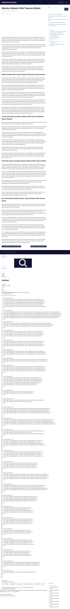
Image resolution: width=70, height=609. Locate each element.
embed (11, 295)
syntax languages (13, 583)
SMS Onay (52, 45)
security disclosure (27, 584)
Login (3, 268)
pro (45, 583)
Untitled (50, 588)
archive (19, 583)
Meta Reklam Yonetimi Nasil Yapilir (55, 14)
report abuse (38, 584)
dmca (33, 584)
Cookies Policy (9, 591)
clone (8, 295)
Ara (49, 7)
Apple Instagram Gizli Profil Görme (56, 33)
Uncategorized (14, 10)
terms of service (20, 584)
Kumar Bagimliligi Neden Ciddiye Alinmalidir (56, 22)
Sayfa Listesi (60, 2)
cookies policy (12, 584)
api (33, 583)
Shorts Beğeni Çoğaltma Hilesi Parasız (57, 44)
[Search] (23, 263)
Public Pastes (51, 583)
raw (2, 295)
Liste (66, 2)
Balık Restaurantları (9, 2)
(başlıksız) (52, 30)
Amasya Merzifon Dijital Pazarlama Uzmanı (11, 246)
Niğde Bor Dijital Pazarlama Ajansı (38, 246)
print (13, 295)
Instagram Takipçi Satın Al (55, 37)
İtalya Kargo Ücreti (53, 38)
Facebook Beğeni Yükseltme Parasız (57, 34)
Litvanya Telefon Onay (54, 41)
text (2, 293)
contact (43, 584)
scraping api (37, 583)
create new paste (5, 583)
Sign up (5, 268)
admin (9, 10)
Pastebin (3, 255)
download (5, 295)
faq (6, 256)
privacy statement (5, 584)
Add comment (4, 291)
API (2, 256)
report (16, 295)
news (43, 583)
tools (4, 256)
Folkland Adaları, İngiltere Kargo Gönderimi (58, 31)
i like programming (53, 585)
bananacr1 (4, 284)
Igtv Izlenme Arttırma (54, 35)
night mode (29, 583)
